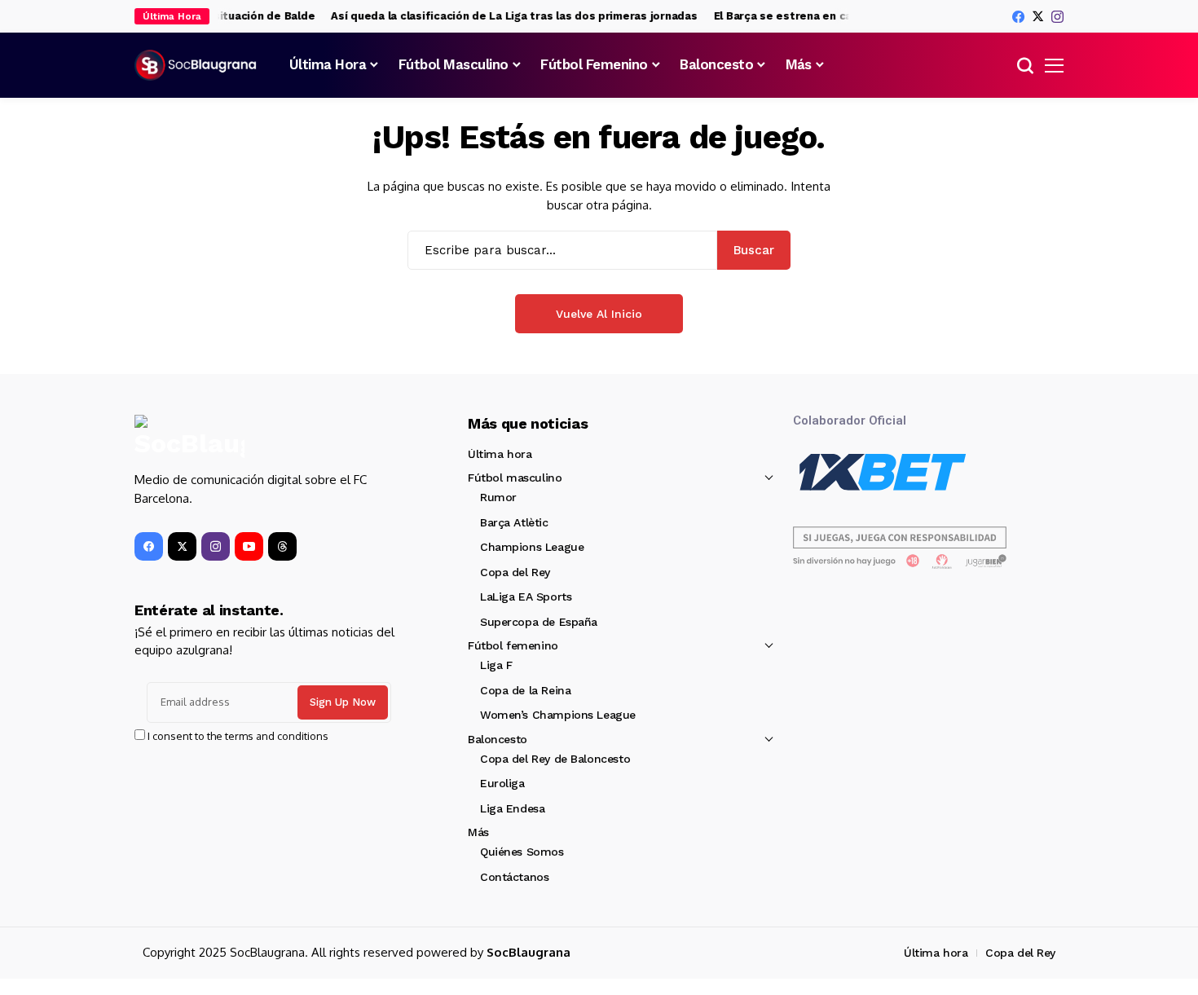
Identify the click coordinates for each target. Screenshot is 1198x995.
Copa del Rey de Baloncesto (555, 758)
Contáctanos (514, 876)
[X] (1038, 16)
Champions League (532, 546)
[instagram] (1057, 17)
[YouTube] (249, 546)
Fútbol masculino (515, 477)
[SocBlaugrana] (195, 65)
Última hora (499, 453)
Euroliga (502, 783)
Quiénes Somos (522, 851)
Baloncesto (497, 739)
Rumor (498, 497)
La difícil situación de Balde (231, 16)
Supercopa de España (538, 621)
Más (478, 832)
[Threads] (282, 546)
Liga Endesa (512, 808)
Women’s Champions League (558, 714)
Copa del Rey (515, 572)
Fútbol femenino (513, 645)
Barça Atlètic (514, 522)
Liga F (496, 664)
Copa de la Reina (525, 690)
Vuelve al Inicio (599, 313)
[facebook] (1018, 17)
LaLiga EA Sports (525, 596)
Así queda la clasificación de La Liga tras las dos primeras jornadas (506, 16)
